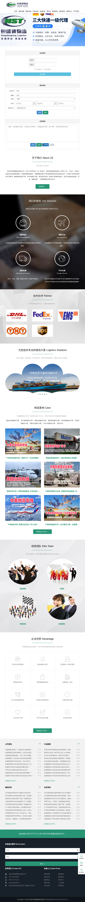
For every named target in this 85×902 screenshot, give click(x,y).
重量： (13, 95)
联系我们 (61, 885)
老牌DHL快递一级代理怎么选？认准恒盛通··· (58, 752)
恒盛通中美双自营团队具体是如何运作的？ (19, 776)
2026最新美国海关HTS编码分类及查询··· (18, 793)
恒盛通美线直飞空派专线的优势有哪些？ (18, 773)
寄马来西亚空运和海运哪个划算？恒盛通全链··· (19, 795)
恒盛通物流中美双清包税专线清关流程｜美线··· (58, 767)
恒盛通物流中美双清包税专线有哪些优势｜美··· (58, 770)
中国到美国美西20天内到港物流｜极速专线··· (58, 810)
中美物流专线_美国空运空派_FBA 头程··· (23, 524)
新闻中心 (69, 11)
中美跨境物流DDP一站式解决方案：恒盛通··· (62, 524)
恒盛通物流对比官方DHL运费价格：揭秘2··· (58, 798)
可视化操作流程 (67, 700)
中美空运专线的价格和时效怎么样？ (16, 770)
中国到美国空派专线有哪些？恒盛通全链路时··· (19, 804)
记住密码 (47, 69)
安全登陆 (42, 74)
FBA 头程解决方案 (49, 423)
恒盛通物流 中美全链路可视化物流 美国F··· (58, 819)
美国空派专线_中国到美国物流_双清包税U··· (23, 491)
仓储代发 (42, 11)
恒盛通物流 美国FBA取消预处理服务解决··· (58, 816)
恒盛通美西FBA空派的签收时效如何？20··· (19, 764)
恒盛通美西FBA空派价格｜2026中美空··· (18, 761)
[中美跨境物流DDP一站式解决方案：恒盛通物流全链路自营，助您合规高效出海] (62, 508)
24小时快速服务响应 (17, 700)
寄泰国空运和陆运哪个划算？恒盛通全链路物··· (19, 798)
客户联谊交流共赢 (42, 718)
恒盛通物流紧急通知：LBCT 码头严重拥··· (19, 755)
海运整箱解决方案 (67, 420)
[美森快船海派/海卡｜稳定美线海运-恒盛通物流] (62, 441)
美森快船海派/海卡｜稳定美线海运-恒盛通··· (62, 458)
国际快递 (21, 11)
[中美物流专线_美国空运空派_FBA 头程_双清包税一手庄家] (23, 508)
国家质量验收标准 (42, 682)
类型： (13, 99)
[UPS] (42, 331)
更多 (40, 743)
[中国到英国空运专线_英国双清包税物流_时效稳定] (62, 475)
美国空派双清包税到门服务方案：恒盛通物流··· (58, 804)
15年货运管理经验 (18, 664)
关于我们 (76, 11)
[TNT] (16, 331)
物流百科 (62, 11)
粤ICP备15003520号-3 (60, 899)
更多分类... (60, 423)
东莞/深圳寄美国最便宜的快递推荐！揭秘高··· (58, 749)
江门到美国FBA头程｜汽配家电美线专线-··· (58, 807)
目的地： (12, 91)
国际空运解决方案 (35, 423)
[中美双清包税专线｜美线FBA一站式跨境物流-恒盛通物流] (23, 441)
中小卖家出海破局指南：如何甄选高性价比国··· (19, 807)
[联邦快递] (42, 315)
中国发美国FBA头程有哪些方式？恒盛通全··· (19, 801)
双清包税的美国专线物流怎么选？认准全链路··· (19, 810)
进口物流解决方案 (27, 420)
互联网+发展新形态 (42, 700)
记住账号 (39, 69)
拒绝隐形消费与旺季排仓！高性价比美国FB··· (19, 816)
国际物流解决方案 (54, 420)
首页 (15, 11)
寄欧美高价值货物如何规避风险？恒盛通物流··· (58, 758)
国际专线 (28, 11)
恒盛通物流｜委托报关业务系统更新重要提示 (19, 758)
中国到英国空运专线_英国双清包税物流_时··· (62, 491)
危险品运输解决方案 (12, 420)
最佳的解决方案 (42, 664)
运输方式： (11, 108)
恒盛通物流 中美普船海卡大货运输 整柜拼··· (58, 813)
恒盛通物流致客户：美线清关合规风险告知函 (19, 749)
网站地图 (50, 899)
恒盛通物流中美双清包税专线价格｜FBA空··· (58, 773)
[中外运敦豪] (16, 315)
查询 (39, 112)
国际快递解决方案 (40, 420)
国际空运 (47, 877)
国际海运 (47, 880)
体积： (13, 103)
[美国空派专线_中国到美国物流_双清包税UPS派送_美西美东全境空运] (23, 475)
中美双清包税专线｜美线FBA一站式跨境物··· (23, 458)
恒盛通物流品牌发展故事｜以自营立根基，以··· (19, 752)
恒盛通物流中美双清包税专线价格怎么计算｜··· (58, 764)
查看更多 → (42, 186)
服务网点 (55, 11)
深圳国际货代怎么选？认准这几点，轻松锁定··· (19, 813)
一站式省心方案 (18, 718)
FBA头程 (35, 11)
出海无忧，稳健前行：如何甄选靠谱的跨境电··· (19, 819)
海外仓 (49, 11)
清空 (45, 112)
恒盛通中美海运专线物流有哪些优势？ (17, 767)
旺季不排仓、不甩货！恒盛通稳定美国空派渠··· (58, 801)
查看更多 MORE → (42, 531)
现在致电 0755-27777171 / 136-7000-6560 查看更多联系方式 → (42, 834)
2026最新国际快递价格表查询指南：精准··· (58, 795)
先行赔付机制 (67, 718)
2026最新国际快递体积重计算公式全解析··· (58, 793)
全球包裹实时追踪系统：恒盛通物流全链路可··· (58, 761)
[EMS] (68, 315)
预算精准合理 (17, 682)
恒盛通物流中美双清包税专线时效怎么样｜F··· (58, 776)
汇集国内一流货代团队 (67, 664)
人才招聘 (61, 882)
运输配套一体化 (67, 682)
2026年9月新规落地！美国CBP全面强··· (57, 755)
